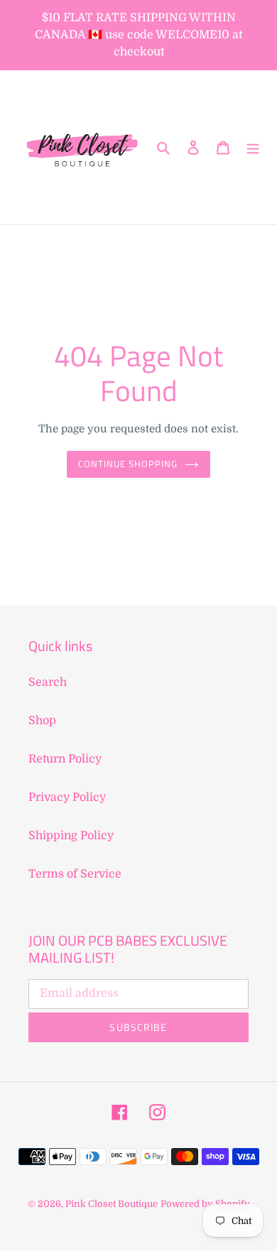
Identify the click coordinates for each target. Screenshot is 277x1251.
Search (47, 682)
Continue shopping (128, 464)
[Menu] (253, 147)
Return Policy (65, 759)
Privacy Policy (67, 797)
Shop (42, 720)
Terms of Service (74, 874)
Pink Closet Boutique (111, 1203)
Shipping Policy (71, 835)
